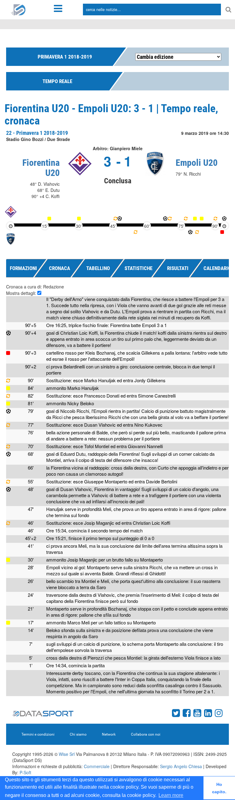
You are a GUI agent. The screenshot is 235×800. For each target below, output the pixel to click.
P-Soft (25, 772)
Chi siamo (78, 734)
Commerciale (97, 766)
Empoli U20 (197, 162)
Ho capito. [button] (219, 788)
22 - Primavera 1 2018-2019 (37, 133)
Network (109, 734)
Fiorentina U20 (41, 167)
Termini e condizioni (37, 734)
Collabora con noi (145, 734)
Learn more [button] (171, 795)
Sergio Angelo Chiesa (181, 766)
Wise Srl (67, 754)
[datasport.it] (18, 9)
